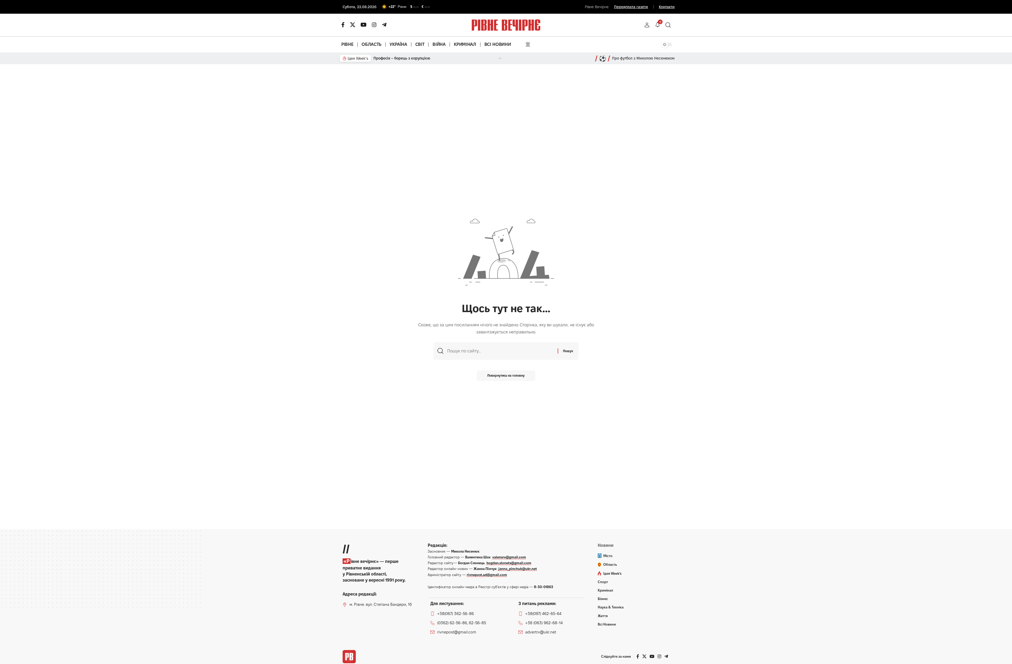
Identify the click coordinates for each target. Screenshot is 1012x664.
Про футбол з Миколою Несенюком (643, 58)
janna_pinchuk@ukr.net (517, 568)
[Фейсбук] (343, 24)
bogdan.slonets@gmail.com (508, 563)
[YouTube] (363, 24)
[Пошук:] (500, 351)
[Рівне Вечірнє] (349, 656)
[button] (647, 25)
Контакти (667, 7)
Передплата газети (631, 7)
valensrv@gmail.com (509, 557)
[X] (353, 24)
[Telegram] (384, 24)
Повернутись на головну (506, 375)
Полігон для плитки (390, 58)
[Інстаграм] (374, 24)
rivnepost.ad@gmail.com (487, 575)
